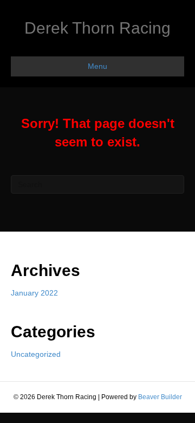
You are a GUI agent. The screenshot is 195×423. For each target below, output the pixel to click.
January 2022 (34, 293)
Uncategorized (36, 354)
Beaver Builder (160, 397)
